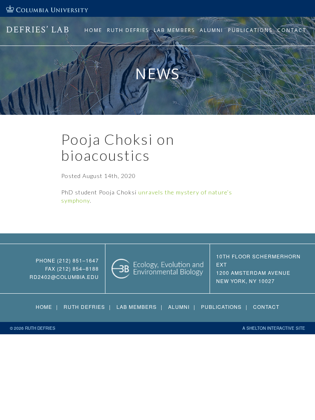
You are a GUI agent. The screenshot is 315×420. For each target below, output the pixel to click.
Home (93, 30)
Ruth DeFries (128, 30)
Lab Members (174, 30)
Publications (250, 30)
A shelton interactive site (273, 328)
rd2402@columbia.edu (64, 276)
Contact (291, 30)
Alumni (211, 30)
